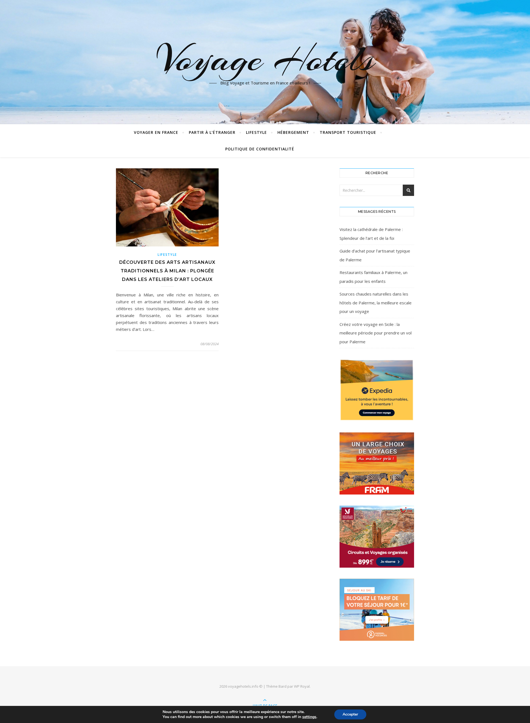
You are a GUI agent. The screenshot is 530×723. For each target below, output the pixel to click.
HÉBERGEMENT (293, 132)
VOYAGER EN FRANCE (156, 132)
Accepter (350, 714)
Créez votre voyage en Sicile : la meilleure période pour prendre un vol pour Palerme (376, 332)
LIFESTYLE (256, 132)
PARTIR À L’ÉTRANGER (212, 132)
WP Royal (302, 686)
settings (309, 716)
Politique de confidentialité (259, 148)
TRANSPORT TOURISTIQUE (348, 132)
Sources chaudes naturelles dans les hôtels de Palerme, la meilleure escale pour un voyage (376, 302)
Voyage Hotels (265, 58)
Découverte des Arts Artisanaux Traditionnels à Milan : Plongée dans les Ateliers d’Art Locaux (167, 271)
